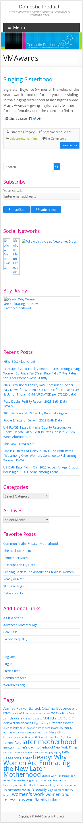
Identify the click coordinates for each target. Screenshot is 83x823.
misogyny (8, 747)
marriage (32, 138)
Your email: (12, 190)
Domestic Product (39, 6)
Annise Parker (15, 708)
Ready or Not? (13, 579)
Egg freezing (41, 723)
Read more (69, 145)
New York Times (66, 747)
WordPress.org (14, 685)
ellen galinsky (11, 727)
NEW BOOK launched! (19, 361)
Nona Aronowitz (12, 752)
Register (9, 656)
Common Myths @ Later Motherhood (30, 543)
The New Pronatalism (19, 444)
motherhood (44, 747)
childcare (16, 718)
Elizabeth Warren (61, 723)
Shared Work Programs (55, 775)
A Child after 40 (14, 618)
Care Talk (10, 632)
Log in (7, 664)
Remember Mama (16, 558)
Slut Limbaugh (13, 586)
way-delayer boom (55, 785)
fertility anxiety (54, 727)
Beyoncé (63, 708)
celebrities (17, 138)
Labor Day (12, 742)
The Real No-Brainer (18, 551)
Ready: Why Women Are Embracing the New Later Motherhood (36, 765)
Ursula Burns (36, 785)
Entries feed (11, 671)
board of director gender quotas (31, 713)
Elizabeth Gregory (22, 132)
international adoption (16, 737)
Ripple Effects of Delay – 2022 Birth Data (32, 420)
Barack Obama (42, 708)
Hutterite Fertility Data (19, 565)
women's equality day (37, 789)
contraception (59, 717)
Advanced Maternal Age (20, 625)
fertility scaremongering (27, 732)
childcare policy (32, 718)
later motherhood (49, 741)
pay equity (55, 752)
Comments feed (15, 678)
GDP (44, 732)
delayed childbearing (18, 723)
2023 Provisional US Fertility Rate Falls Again (35, 413)
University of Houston (15, 785)
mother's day (24, 747)
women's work (28, 794)
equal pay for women (31, 727)
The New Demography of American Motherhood (40, 780)
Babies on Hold (14, 593)
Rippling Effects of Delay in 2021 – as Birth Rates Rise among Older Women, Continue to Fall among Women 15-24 (40, 455)
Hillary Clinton (57, 732)
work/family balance (44, 799)
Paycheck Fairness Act (35, 752)
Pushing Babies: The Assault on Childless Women (38, 572)
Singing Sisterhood (27, 79)
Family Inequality (15, 639)
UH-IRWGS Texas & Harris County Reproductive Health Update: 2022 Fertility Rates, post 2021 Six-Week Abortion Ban (39, 432)
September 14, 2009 (57, 132)
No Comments (56, 138)
